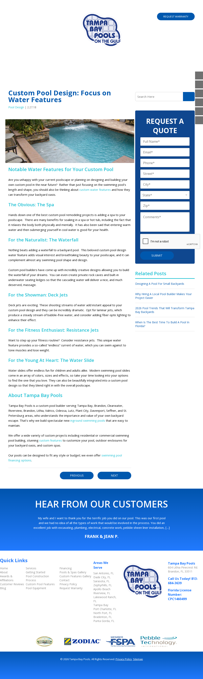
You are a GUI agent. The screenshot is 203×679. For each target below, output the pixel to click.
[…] (168, 528)
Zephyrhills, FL (102, 585)
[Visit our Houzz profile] (199, 102)
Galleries (63, 9)
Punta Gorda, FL (103, 621)
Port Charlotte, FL (104, 609)
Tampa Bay (100, 605)
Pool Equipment (36, 588)
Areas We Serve (88, 9)
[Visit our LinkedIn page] (199, 93)
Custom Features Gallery (75, 576)
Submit (157, 255)
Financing (65, 568)
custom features (50, 440)
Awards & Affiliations (6, 578)
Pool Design (16, 107)
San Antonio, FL (103, 573)
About (26, 9)
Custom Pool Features (40, 584)
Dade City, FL (102, 577)
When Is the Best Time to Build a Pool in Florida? (162, 324)
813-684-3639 (176, 8)
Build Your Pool (118, 9)
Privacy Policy (68, 584)
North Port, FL (102, 613)
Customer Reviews (12, 584)
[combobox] (165, 195)
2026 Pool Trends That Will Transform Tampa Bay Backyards (164, 310)
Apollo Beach (101, 589)
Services (43, 9)
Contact (64, 580)
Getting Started (35, 572)
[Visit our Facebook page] (199, 75)
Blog (3, 588)
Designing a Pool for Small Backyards (159, 284)
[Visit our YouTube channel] (199, 84)
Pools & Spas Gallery (72, 572)
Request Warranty (175, 16)
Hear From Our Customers (101, 504)
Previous (77, 475)
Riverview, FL (101, 593)
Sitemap (138, 659)
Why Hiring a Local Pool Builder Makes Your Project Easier (163, 296)
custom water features (95, 190)
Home (13, 9)
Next (114, 475)
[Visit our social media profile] (199, 120)
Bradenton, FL (102, 617)
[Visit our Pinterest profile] (199, 111)
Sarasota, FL (101, 581)
